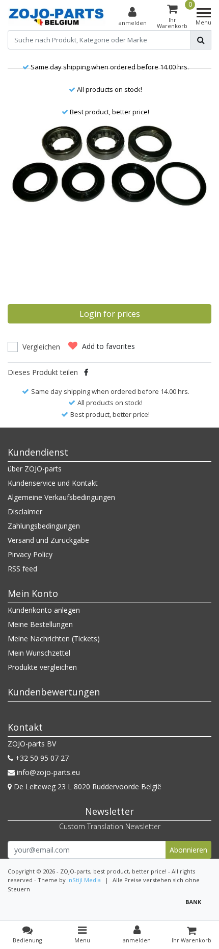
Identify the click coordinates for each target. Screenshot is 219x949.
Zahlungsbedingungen (44, 526)
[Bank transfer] (196, 906)
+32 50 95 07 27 (41, 758)
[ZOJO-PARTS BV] (57, 17)
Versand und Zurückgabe (48, 540)
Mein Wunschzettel (39, 653)
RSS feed (22, 568)
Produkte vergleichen (42, 667)
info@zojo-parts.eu (48, 772)
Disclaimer (25, 511)
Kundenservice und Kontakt (53, 483)
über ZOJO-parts (35, 468)
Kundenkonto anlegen (44, 610)
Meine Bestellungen (40, 624)
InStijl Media (84, 880)
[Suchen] (201, 40)
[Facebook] (86, 372)
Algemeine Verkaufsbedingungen (61, 497)
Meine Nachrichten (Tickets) (54, 638)
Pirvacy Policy (30, 554)
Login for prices (109, 313)
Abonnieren (188, 850)
